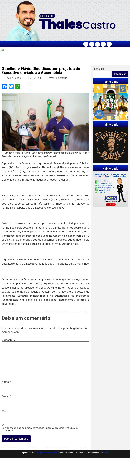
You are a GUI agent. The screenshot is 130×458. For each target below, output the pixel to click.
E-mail (6, 396)
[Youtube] (103, 44)
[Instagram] (91, 44)
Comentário (10, 340)
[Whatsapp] (109, 44)
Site (4, 410)
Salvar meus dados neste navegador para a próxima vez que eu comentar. (40, 429)
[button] (32, 44)
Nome (6, 382)
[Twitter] (97, 44)
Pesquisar (98, 68)
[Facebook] (85, 44)
